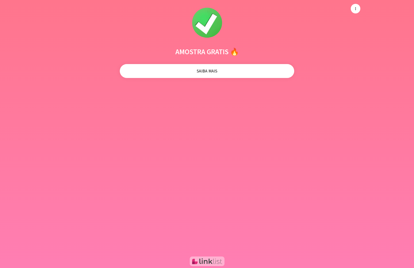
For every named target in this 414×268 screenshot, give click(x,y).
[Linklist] (207, 261)
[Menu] (355, 8)
